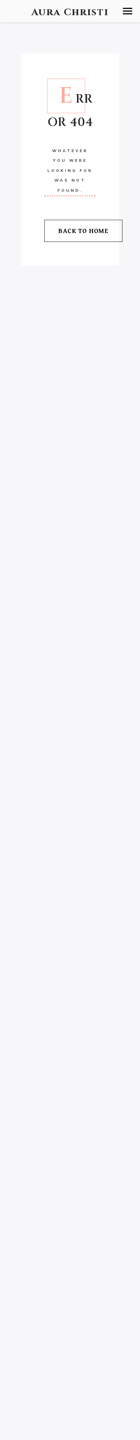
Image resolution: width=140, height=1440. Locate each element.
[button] (127, 11)
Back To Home (83, 230)
